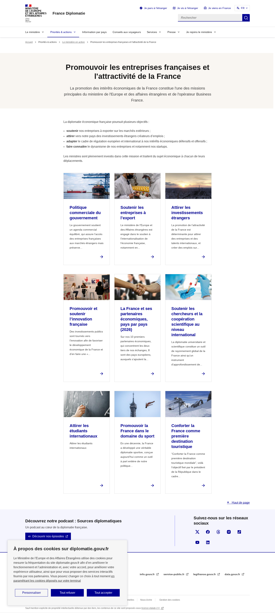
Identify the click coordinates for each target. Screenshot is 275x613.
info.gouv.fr (147, 574)
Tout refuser (67, 592)
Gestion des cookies (169, 600)
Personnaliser (31, 592)
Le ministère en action (73, 42)
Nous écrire (146, 600)
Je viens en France (219, 8)
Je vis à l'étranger (187, 8)
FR (243, 8)
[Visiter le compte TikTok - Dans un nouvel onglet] (239, 532)
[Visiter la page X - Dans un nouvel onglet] (197, 532)
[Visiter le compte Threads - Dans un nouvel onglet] (218, 532)
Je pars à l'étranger (155, 8)
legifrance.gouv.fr (204, 574)
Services (152, 32)
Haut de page (240, 502)
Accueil (29, 42)
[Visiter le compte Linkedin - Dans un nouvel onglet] (208, 542)
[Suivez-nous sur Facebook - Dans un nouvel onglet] (208, 532)
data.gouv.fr (233, 574)
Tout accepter (103, 592)
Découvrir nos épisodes (48, 536)
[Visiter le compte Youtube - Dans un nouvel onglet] (197, 542)
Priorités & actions (61, 32)
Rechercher (246, 18)
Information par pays (94, 32)
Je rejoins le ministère (199, 32)
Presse (171, 32)
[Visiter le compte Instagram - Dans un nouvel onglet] (229, 532)
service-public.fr (174, 574)
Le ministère (32, 32)
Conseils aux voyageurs (127, 32)
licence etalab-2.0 (150, 608)
